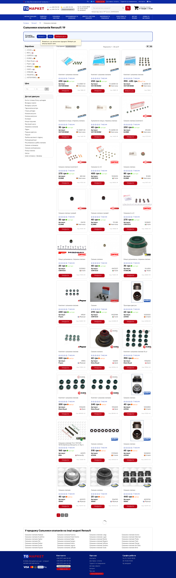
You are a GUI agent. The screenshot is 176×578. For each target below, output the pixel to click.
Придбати (65, 91)
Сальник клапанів (64, 490)
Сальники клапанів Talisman (131, 537)
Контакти (142, 1)
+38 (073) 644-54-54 (63, 563)
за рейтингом (70, 46)
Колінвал (28, 119)
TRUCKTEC (31, 75)
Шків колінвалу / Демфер (33, 156)
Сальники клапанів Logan (98, 537)
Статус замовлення (96, 573)
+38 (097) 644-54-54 (63, 558)
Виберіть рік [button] (60, 36)
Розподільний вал (31, 140)
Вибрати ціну (129, 91)
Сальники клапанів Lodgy (98, 535)
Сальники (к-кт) (96, 167)
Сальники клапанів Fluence (66, 535)
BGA (29, 53)
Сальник (94, 305)
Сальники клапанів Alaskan (34, 535)
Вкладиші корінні (30, 103)
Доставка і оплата (112, 1)
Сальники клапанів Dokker (33, 543)
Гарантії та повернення (97, 563)
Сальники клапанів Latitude (66, 548)
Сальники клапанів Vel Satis (131, 545)
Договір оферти (95, 566)
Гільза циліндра (30, 111)
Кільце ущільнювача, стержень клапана (72, 259)
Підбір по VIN (100, 1)
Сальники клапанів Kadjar (65, 539)
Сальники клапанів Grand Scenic (68, 537)
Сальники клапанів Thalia (130, 539)
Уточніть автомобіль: (30, 36)
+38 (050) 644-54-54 (63, 561)
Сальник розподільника (32, 148)
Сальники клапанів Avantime (34, 537)
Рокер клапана (30, 151)
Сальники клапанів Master (98, 539)
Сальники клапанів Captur (33, 539)
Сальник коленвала (31, 145)
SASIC (29, 69)
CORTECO (31, 55)
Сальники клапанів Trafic (130, 541)
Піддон (27, 129)
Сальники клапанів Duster (33, 545)
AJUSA (30, 50)
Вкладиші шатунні (31, 106)
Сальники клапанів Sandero (99, 545)
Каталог (92, 568)
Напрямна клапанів (31, 127)
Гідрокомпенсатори (31, 108)
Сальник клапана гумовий (67, 213)
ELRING (30, 58)
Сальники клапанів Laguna (66, 545)
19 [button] (50, 36)
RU (88, 1)
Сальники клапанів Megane (99, 541)
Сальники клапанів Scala (98, 548)
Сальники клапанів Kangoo (66, 541)
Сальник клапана (129, 167)
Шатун (27, 153)
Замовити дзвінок (63, 566)
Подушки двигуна (30, 132)
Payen (29, 64)
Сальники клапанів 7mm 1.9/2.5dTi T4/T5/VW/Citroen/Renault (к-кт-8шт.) (71, 444)
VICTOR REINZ (32, 77)
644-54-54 (54, 7)
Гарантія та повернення (129, 1)
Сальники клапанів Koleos (66, 543)
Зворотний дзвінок (67, 9)
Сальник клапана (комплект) (133, 121)
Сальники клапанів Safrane (99, 543)
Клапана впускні (30, 113)
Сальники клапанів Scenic (130, 535)
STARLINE (31, 72)
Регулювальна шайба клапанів (35, 143)
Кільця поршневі (30, 121)
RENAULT (32, 66)
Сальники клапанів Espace (34, 548)
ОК (47, 89)
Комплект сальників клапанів (68, 75)
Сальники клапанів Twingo (130, 543)
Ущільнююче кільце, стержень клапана (72, 121)
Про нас (92, 571)
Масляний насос (30, 124)
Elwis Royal (31, 61)
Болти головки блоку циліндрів (35, 100)
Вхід (149, 1)
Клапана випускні (31, 116)
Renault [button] (41, 36)
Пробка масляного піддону (34, 137)
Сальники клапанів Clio (32, 541)
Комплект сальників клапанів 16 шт (135, 352)
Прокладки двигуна (130, 305)
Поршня (27, 135)
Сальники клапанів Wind (130, 548)
